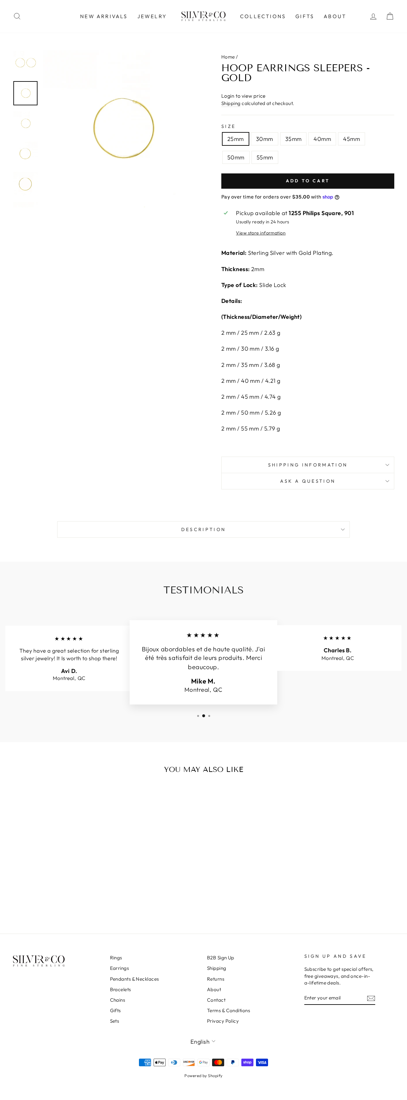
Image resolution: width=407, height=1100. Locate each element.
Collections (263, 16)
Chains (117, 1000)
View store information (261, 233)
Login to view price (243, 96)
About (335, 16)
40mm (322, 139)
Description (203, 529)
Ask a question (307, 481)
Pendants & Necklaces (134, 979)
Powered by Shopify (203, 1075)
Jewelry (152, 16)
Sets (114, 1021)
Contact (216, 1000)
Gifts (304, 16)
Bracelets (120, 989)
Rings (116, 958)
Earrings (119, 968)
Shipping (231, 103)
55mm (265, 157)
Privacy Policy (223, 1021)
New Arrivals (104, 16)
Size (228, 126)
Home (228, 57)
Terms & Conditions (228, 1010)
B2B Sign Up (220, 958)
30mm (264, 139)
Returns (215, 979)
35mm (293, 139)
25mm (235, 139)
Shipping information (308, 465)
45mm (351, 139)
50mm (236, 157)
